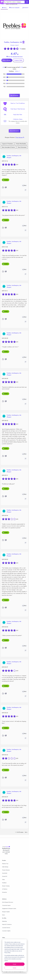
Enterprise (4, 892)
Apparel (17, 45)
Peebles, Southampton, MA (13, 42)
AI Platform (4, 889)
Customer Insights (6, 930)
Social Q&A (4, 873)
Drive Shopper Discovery (7, 902)
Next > (26, 832)
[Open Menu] (27, 1)
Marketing (4, 921)
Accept (14, 964)
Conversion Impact (6, 905)
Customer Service (6, 927)
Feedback (4, 882)
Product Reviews (6, 870)
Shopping (12, 45)
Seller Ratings (5, 866)
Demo (3, 914)
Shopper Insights (6, 911)
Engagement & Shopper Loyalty (9, 908)
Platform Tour (5, 863)
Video (3, 879)
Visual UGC (4, 876)
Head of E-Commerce (7, 924)
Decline (14, 967)
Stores (2, 4)
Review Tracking (5, 886)
